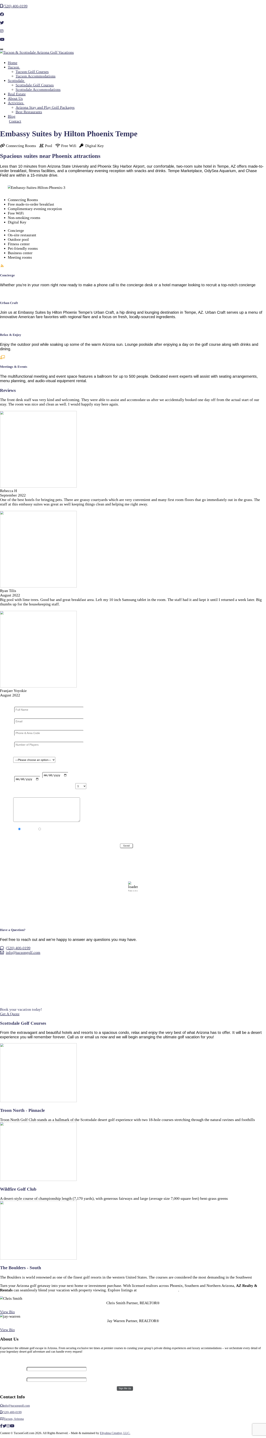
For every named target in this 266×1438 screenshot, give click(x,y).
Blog (11, 116)
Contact (15, 121)
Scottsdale (16, 80)
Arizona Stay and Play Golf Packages (45, 107)
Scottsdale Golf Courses (35, 85)
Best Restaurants (29, 112)
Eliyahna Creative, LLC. (115, 1433)
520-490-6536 (133, 1325)
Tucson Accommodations (35, 76)
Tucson (14, 67)
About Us (15, 98)
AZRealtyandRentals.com (157, 1290)
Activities (16, 103)
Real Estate (17, 94)
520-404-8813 (133, 1307)
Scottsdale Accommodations (38, 89)
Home (12, 62)
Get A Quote (9, 1014)
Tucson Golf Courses (32, 71)
